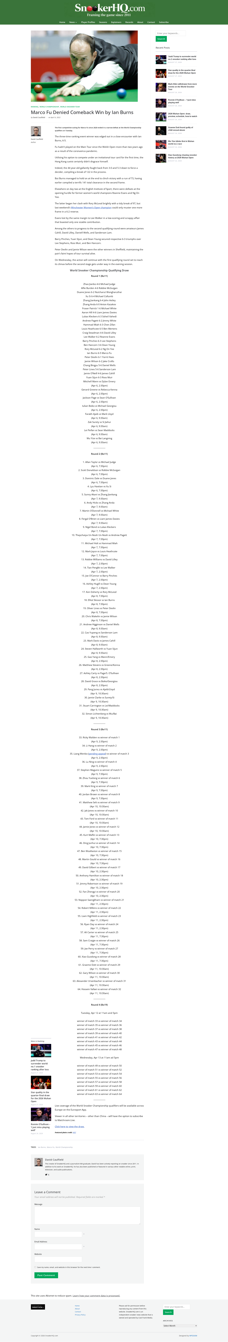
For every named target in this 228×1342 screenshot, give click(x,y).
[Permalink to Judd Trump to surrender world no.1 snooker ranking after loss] (41, 1050)
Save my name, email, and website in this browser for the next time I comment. (68, 1267)
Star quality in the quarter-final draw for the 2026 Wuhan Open (41, 1097)
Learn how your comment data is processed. (96, 1295)
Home (62, 22)
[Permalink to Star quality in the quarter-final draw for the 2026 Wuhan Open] (41, 1082)
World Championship (49, 107)
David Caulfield (39, 117)
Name (37, 1229)
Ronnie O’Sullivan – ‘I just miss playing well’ (40, 1127)
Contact (151, 22)
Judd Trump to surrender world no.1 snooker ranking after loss (40, 1065)
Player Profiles (88, 22)
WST (74, 1132)
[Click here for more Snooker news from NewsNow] (38, 1307)
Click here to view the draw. (69, 1126)
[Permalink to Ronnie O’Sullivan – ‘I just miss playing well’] (41, 1114)
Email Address (40, 1241)
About (140, 22)
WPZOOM (193, 1336)
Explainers (116, 22)
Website (38, 1254)
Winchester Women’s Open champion (91, 207)
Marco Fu (50, 1147)
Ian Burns (42, 1147)
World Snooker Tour (70, 107)
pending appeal (97, 753)
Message (38, 1204)
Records (129, 22)
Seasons (103, 22)
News (72, 22)
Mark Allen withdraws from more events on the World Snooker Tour (182, 86)
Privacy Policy (80, 1315)
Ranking (34, 107)
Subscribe (164, 22)
